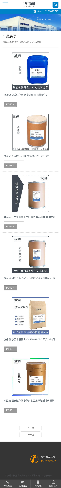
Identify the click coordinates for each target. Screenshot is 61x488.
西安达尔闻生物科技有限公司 (18, 475)
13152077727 (51, 11)
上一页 (30, 428)
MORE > (10, 104)
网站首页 (24, 42)
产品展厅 (37, 42)
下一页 (30, 434)
